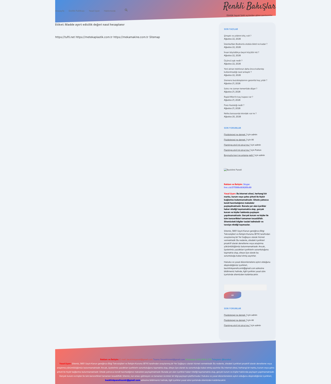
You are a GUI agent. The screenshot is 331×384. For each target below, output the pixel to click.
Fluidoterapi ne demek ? (235, 134)
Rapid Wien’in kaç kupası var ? (238, 97)
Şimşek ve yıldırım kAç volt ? (237, 35)
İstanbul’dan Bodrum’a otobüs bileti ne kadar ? (245, 44)
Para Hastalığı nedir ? (234, 105)
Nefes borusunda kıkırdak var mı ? (240, 113)
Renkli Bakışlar (249, 6)
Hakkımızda (110, 11)
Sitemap (154, 37)
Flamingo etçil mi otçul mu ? (237, 145)
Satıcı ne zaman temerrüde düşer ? (240, 88)
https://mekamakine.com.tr (130, 37)
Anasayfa (59, 11)
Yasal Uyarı (94, 11)
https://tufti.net (65, 37)
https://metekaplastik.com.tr (94, 37)
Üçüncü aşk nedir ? (233, 60)
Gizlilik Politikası (76, 11)
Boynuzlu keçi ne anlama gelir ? (239, 155)
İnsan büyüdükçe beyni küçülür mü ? (241, 52)
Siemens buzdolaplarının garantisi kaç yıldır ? (245, 80)
